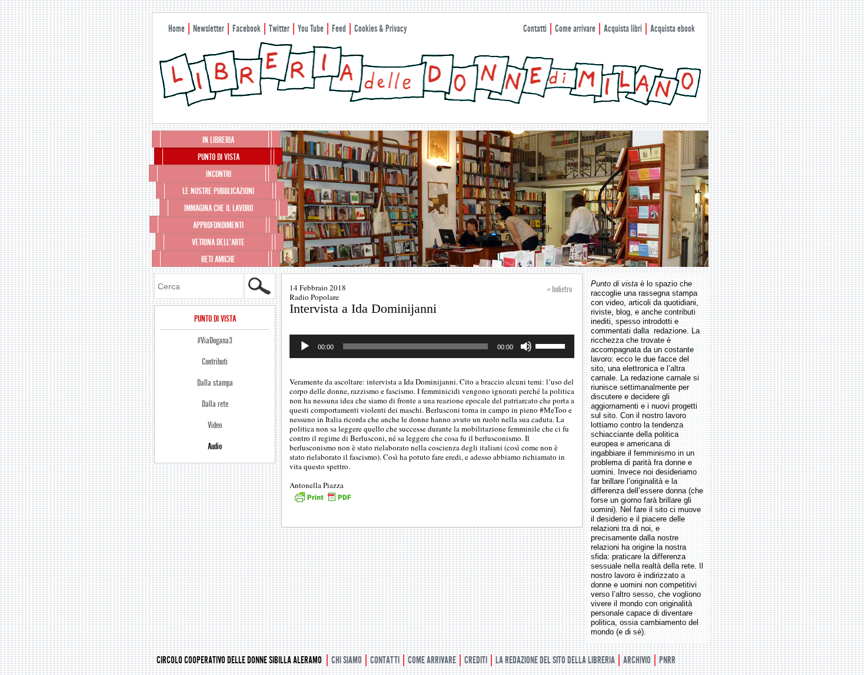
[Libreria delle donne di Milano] (430, 104)
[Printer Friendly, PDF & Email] (322, 501)
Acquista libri (623, 29)
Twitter (279, 29)
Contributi (215, 361)
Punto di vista (218, 157)
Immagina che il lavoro (218, 208)
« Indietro (559, 289)
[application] (432, 346)
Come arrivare (575, 29)
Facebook (246, 29)
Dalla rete (215, 404)
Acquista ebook (672, 29)
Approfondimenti (218, 225)
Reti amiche (218, 259)
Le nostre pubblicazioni (218, 191)
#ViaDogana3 (214, 340)
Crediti (475, 660)
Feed (339, 29)
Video (215, 425)
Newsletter (208, 29)
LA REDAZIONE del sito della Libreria (555, 660)
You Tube (311, 29)
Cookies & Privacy (380, 29)
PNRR (667, 660)
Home (176, 29)
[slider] (551, 345)
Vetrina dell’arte (218, 242)
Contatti (535, 29)
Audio (215, 446)
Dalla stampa (215, 382)
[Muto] (526, 346)
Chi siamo (346, 660)
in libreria (218, 140)
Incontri (218, 174)
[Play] (305, 346)
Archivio (637, 660)
